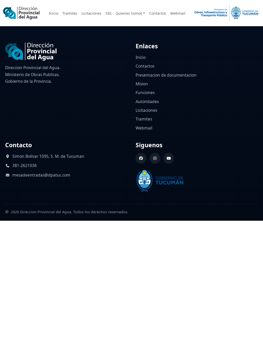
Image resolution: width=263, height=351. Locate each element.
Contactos (157, 13)
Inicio (53, 13)
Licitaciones (91, 13)
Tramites (69, 13)
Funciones (145, 92)
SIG (108, 13)
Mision (142, 84)
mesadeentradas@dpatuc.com (41, 175)
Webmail (177, 13)
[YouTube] (168, 158)
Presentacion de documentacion (166, 75)
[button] (130, 13)
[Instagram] (154, 158)
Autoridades (147, 101)
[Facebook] (141, 158)
